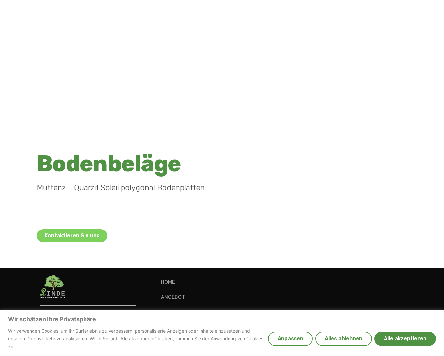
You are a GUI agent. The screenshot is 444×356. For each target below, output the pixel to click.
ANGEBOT (173, 297)
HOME (168, 282)
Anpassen (290, 339)
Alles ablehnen (343, 339)
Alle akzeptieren (405, 339)
